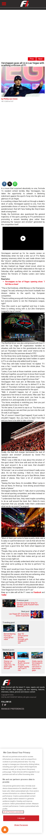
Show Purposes (21, 825)
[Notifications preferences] (4, 829)
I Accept (21, 818)
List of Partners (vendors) (13, 812)
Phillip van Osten (11, 99)
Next (40, 59)
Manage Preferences (12, 709)
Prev (32, 59)
